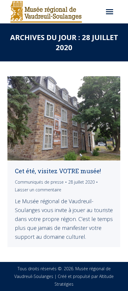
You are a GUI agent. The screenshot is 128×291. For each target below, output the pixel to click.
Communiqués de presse (39, 182)
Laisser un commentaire (38, 190)
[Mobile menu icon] (109, 11)
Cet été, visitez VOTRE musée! (58, 171)
